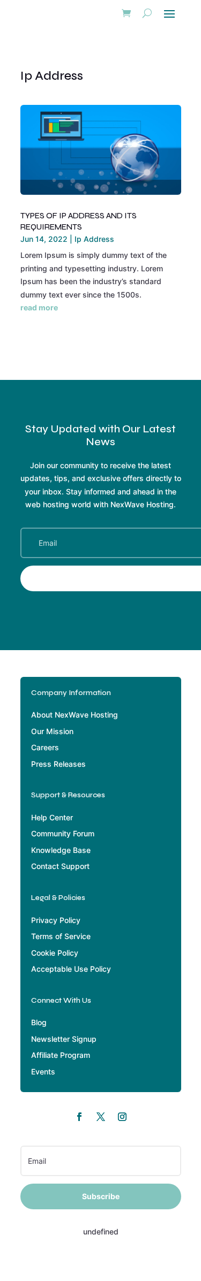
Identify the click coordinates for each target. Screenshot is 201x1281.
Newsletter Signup (63, 1038)
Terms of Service (61, 936)
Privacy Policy (55, 920)
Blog (39, 1022)
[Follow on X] (100, 1116)
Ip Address (94, 238)
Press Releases (58, 763)
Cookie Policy (54, 952)
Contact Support (60, 866)
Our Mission (52, 731)
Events (43, 1071)
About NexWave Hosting (74, 714)
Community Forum (62, 833)
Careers (45, 747)
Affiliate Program (60, 1054)
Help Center (52, 817)
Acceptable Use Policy (71, 968)
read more (39, 307)
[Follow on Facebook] (79, 1116)
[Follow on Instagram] (122, 1116)
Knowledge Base (61, 850)
